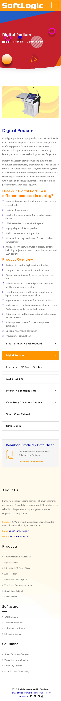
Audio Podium (14, 379)
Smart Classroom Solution (16, 654)
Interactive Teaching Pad (21, 390)
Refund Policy (44, 692)
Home (5, 41)
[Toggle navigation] (55, 5)
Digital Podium (15, 355)
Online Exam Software (14, 628)
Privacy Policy (30, 692)
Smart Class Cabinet (18, 414)
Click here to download (31, 461)
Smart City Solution (13, 665)
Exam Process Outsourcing (16, 671)
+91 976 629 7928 (18, 536)
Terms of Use (17, 692)
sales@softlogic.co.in (18, 531)
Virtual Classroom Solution (16, 660)
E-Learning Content (13, 634)
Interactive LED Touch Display (24, 367)
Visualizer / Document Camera (24, 402)
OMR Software (11, 617)
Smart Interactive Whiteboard (24, 343)
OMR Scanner (14, 426)
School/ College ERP (13, 622)
